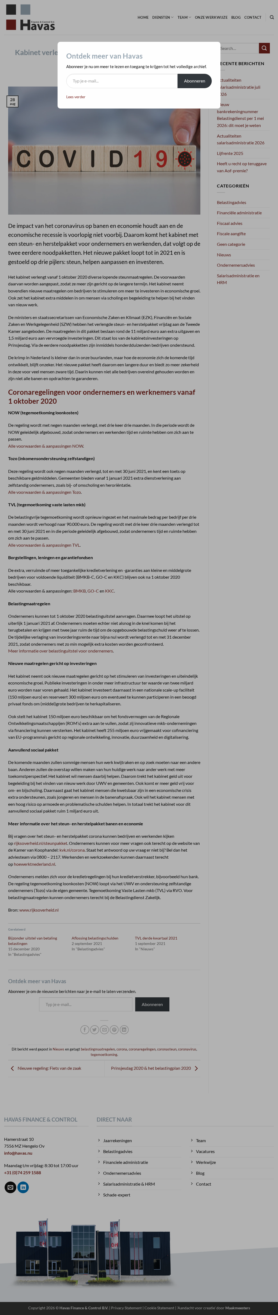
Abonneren (194, 80)
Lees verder (76, 96)
